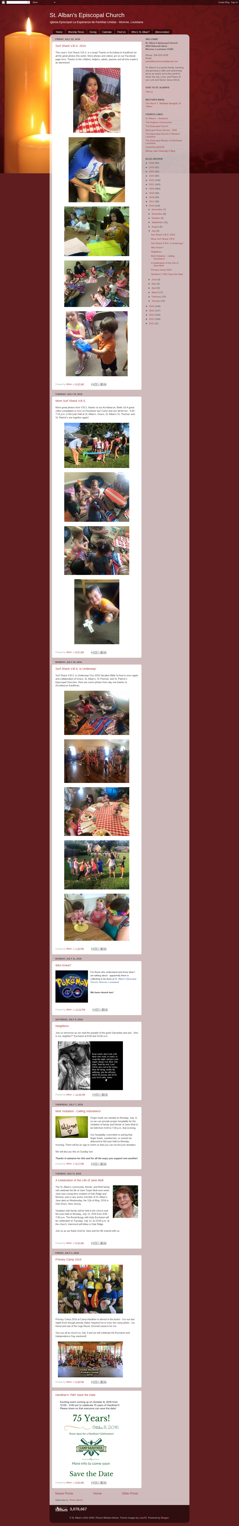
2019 (152, 193)
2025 (152, 167)
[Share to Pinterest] (105, 384)
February (157, 296)
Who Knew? (63, 965)
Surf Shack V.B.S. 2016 (70, 45)
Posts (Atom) (76, 1500)
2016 (152, 206)
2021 (152, 184)
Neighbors (62, 1026)
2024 (152, 171)
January (156, 301)
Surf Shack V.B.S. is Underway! (75, 668)
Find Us (121, 32)
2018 (152, 197)
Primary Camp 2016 (68, 1259)
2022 (152, 180)
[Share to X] (98, 384)
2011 (152, 323)
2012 (152, 319)
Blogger (165, 1518)
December (157, 209)
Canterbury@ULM (155, 147)
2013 (152, 315)
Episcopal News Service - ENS (161, 130)
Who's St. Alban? (140, 32)
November (157, 214)
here (63, 59)
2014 (152, 310)
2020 (152, 188)
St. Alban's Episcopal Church (87, 15)
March (155, 292)
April (154, 288)
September (158, 222)
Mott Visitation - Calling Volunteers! (78, 1111)
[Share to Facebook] (102, 384)
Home (59, 32)
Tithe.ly (149, 92)
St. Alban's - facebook (157, 118)
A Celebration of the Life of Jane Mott (79, 1180)
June (154, 279)
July (154, 231)
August (155, 227)
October (156, 218)
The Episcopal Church (157, 126)
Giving (93, 32)
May (154, 284)
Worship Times (76, 32)
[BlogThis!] (95, 384)
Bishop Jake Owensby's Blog (160, 151)
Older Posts (130, 1493)
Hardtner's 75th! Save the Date (75, 1395)
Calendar (107, 32)
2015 (152, 306)
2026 (152, 163)
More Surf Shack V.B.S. (70, 400)
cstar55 (143, 1518)
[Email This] (92, 384)
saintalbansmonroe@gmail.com (162, 61)
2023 (152, 176)
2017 (152, 201)
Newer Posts (64, 1493)
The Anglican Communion (159, 122)
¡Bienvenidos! (162, 32)
